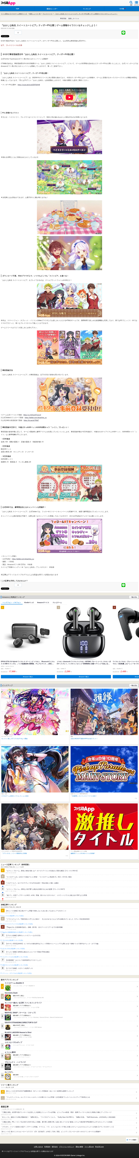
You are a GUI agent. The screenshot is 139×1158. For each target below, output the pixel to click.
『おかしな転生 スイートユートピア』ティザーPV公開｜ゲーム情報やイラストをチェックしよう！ (85, 14)
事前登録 (63, 18)
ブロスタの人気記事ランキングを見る (12, 940)
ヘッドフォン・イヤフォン (12, 602)
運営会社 (55, 1147)
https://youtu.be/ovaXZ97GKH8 (29, 84)
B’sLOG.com (99, 1147)
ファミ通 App (8, 3)
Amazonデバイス (43, 602)
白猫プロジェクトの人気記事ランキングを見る (15, 965)
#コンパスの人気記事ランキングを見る (13, 915)
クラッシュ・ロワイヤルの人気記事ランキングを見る (17, 973)
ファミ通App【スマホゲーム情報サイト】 (14, 14)
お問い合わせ (38, 1147)
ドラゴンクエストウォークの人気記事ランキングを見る (17, 924)
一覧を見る (133, 597)
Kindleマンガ (29, 602)
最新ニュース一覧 (35, 14)
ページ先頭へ (133, 1140)
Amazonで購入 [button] (28, 677)
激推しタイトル (73, 18)
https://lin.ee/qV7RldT (31, 420)
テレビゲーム (57, 602)
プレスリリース (47, 14)
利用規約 (47, 1147)
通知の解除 (79, 1147)
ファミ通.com (89, 1147)
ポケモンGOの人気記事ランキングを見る (13, 948)
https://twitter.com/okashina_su (36, 417)
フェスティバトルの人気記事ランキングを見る (15, 957)
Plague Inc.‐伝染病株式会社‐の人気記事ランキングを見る (17, 932)
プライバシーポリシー (66, 1147)
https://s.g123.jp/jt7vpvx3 (32, 415)
